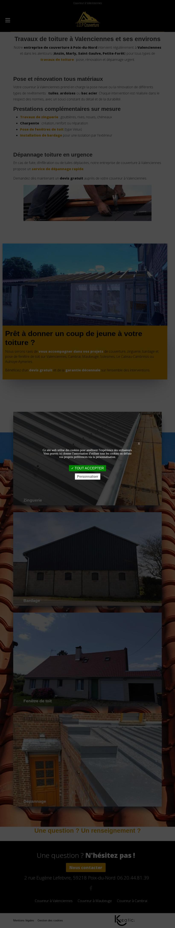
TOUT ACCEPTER (89, 468)
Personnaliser (87, 476)
